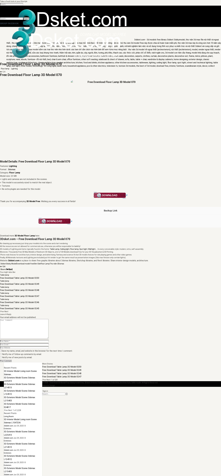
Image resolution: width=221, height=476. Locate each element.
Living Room (9, 416)
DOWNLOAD (109, 195)
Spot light (83, 249)
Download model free (25, 264)
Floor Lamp (45, 264)
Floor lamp (5, 69)
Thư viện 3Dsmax (57, 264)
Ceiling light (64, 249)
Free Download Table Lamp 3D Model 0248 (61, 373)
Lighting (14, 69)
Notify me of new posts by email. (17, 357)
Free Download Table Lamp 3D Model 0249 (61, 370)
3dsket (3, 264)
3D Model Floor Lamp (25, 235)
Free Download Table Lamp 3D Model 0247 (61, 376)
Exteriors (7, 429)
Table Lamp (54, 249)
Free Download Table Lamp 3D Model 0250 (61, 367)
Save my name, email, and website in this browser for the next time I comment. (37, 351)
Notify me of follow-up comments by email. (22, 354)
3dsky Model (11, 264)
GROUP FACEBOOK (9, 23)
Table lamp (4, 275)
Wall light (91, 249)
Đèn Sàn (37, 264)
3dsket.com (61, 385)
